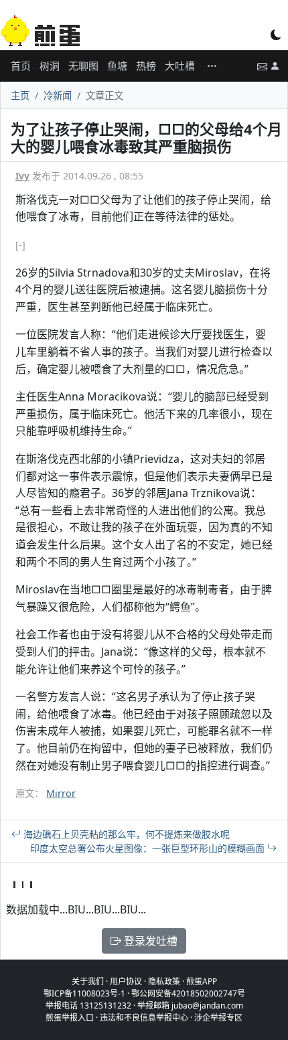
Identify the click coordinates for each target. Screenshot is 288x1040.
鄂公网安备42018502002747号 (188, 993)
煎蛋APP (201, 981)
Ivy (22, 175)
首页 (21, 65)
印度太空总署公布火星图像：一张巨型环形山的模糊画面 (148, 848)
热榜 (146, 65)
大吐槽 (180, 65)
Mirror (61, 793)
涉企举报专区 (218, 1017)
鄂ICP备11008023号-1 (84, 993)
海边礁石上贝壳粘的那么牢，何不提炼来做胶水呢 (125, 834)
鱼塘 (117, 65)
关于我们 (88, 981)
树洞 (50, 65)
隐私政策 (164, 981)
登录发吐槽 (149, 941)
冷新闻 (58, 95)
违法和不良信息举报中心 (144, 1017)
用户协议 (126, 981)
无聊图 (83, 65)
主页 (20, 95)
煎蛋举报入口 (70, 1017)
